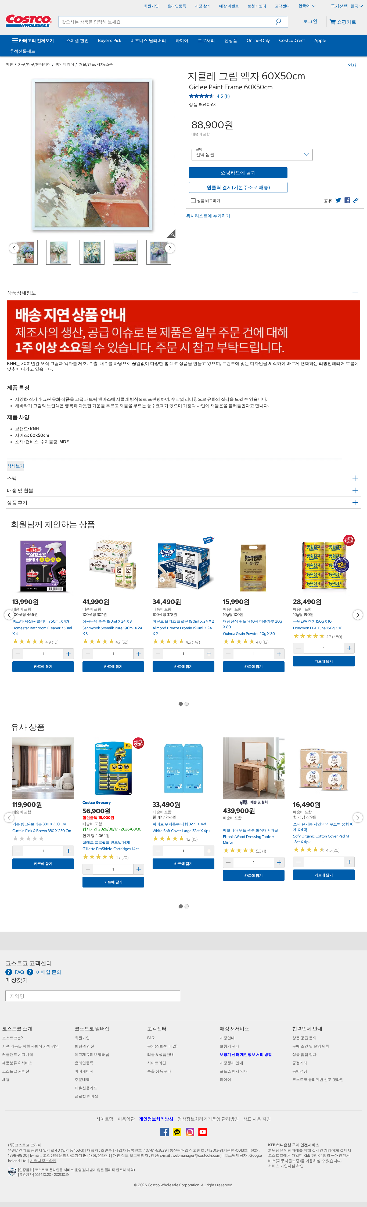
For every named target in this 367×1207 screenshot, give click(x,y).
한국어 (304, 5)
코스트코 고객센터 (28, 963)
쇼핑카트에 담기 (238, 172)
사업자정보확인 (43, 1160)
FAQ (150, 1037)
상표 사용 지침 (257, 1118)
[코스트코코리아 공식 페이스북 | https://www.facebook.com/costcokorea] (165, 1133)
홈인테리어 (64, 64)
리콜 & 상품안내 (160, 1054)
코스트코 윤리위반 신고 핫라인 (318, 1079)
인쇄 (352, 65)
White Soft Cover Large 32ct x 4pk (181, 830)
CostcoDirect (292, 40)
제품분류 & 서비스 (17, 1062)
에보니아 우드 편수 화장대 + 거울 (250, 830)
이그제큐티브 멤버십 (92, 1054)
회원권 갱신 (84, 1046)
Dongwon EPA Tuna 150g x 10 (317, 628)
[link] (338, 200)
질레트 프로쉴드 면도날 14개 (106, 842)
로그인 (310, 21)
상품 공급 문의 (304, 1037)
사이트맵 (104, 1118)
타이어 (181, 40)
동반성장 (299, 1071)
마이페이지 (84, 1071)
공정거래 (299, 1062)
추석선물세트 (22, 51)
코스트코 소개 (17, 1028)
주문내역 (82, 1079)
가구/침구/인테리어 (34, 64)
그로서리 (206, 40)
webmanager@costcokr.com (196, 1155)
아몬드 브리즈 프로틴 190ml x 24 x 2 (183, 621)
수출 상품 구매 (159, 1071)
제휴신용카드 (86, 1087)
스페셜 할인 (77, 40)
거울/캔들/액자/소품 (96, 64)
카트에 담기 (43, 666)
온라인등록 (84, 1062)
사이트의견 (156, 1062)
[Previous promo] (14, 248)
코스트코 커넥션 (15, 1071)
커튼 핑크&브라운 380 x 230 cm (39, 824)
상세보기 (15, 465)
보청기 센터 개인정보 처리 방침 (246, 1054)
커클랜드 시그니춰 (17, 1054)
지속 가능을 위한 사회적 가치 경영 (30, 1046)
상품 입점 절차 (304, 1054)
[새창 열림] (13, 1173)
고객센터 (157, 1028)
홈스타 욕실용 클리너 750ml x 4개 (41, 621)
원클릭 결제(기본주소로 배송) (238, 187)
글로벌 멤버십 (86, 1096)
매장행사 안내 (231, 1062)
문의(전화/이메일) (162, 1046)
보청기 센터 (229, 1046)
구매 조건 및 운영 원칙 (310, 1046)
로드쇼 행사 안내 (234, 1071)
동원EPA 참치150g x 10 (312, 621)
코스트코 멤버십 (92, 1028)
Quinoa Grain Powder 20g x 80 (249, 633)
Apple (320, 40)
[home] (28, 20)
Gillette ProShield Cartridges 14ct (110, 848)
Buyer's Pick (109, 40)
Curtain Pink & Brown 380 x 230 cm (41, 830)
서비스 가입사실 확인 (286, 1165)
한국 (354, 5)
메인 (9, 64)
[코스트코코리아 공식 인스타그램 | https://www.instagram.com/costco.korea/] (190, 1133)
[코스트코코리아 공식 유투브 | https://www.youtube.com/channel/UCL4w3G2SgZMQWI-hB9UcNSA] (202, 1133)
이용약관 (126, 1118)
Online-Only (258, 40)
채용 (6, 1079)
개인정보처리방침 (156, 1118)
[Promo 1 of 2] (180, 704)
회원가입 (82, 1037)
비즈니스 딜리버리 (148, 40)
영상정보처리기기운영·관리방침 (208, 1118)
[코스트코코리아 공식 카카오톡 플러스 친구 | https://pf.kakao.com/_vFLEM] (177, 1133)
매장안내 (227, 1037)
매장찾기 (16, 980)
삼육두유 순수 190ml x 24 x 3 (107, 621)
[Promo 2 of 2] (186, 704)
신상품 (230, 40)
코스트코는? (12, 1037)
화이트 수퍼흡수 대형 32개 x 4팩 (180, 824)
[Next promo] (170, 248)
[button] (282, 21)
